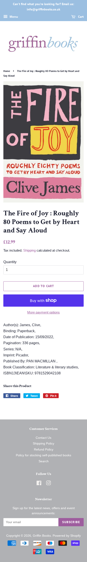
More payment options (43, 312)
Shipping (29, 250)
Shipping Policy (43, 443)
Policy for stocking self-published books (43, 455)
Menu (13, 16)
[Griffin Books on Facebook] (38, 484)
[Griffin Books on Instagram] (48, 484)
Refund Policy (43, 449)
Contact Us (43, 437)
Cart (80, 17)
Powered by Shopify (67, 535)
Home (6, 71)
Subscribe (71, 522)
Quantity (10, 262)
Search (44, 461)
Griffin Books (42, 535)
